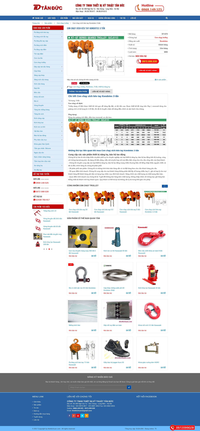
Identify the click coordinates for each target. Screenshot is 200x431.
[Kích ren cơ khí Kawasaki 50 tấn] (117, 237)
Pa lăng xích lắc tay (41, 37)
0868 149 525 (41, 183)
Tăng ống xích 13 (49, 211)
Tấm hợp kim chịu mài (42, 161)
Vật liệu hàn (38, 131)
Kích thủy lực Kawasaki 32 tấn (149, 288)
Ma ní (36, 101)
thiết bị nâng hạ (104, 87)
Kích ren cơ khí (39, 127)
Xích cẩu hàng (39, 84)
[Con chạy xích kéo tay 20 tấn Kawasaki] (79, 197)
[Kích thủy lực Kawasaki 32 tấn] (152, 274)
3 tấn (96, 87)
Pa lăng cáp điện (40, 49)
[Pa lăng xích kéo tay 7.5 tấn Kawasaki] (82, 348)
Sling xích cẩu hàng (41, 79)
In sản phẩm (161, 79)
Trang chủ (38, 18)
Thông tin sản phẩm (78, 91)
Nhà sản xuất (78, 18)
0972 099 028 (41, 191)
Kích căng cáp (39, 118)
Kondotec (164, 41)
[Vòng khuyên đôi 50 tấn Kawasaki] (37, 228)
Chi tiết (93, 256)
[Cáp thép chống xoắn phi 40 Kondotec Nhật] (117, 274)
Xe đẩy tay (38, 170)
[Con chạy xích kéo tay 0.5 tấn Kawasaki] (104, 197)
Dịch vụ (91, 18)
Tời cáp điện (38, 54)
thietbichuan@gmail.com (82, 410)
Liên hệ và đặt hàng (101, 91)
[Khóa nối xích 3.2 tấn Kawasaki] (152, 311)
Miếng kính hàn (74, 325)
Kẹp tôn (37, 88)
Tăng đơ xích (39, 114)
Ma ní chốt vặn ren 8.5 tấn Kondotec (82, 288)
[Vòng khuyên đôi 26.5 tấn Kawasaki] (37, 220)
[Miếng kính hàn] (82, 311)
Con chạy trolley (63, 23)
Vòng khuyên (39, 105)
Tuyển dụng (38, 417)
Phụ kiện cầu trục (40, 140)
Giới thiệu (52, 18)
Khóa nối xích (39, 97)
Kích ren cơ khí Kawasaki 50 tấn (115, 251)
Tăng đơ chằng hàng (41, 110)
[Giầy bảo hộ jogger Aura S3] (117, 348)
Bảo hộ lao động (40, 135)
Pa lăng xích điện (40, 45)
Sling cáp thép (39, 75)
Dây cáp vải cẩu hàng (42, 67)
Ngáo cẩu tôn (39, 153)
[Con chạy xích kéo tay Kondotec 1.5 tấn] (155, 197)
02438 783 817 (42, 200)
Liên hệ (133, 18)
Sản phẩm (64, 18)
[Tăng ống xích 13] (37, 213)
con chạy (76, 87)
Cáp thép (37, 71)
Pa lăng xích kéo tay (41, 32)
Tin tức (123, 18)
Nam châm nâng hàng (42, 157)
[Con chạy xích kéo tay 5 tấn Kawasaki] (130, 197)
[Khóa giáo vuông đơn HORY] (152, 348)
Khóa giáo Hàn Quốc (41, 144)
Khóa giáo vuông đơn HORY (148, 362)
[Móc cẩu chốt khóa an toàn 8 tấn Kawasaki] (152, 237)
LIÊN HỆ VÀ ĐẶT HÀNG (148, 70)
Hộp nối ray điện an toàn (113, 325)
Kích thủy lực (39, 122)
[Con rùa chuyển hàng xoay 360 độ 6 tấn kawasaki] (82, 237)
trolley (83, 87)
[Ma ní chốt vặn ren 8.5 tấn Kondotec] (82, 274)
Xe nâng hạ (38, 165)
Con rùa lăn (38, 58)
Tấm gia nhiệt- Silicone (42, 148)
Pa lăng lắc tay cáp (41, 41)
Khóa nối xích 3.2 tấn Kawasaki (149, 325)
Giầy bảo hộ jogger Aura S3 (114, 362)
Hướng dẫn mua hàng (107, 18)
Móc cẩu (37, 92)
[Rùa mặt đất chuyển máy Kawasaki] (37, 236)
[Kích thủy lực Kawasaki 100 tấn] (37, 244)
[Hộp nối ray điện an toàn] (117, 311)
